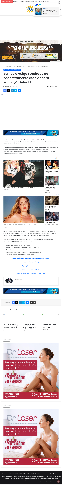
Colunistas (44, 481)
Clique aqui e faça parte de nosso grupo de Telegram (31, 273)
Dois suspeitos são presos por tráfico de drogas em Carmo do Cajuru (49, 326)
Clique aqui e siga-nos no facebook (31, 266)
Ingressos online (52, 481)
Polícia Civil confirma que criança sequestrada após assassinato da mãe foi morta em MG (10, 327)
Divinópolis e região (15, 69)
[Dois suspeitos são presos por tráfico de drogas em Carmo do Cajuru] (50, 318)
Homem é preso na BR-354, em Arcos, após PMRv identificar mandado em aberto (32, 1)
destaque (10, 66)
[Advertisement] (31, 27)
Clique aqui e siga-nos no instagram (31, 262)
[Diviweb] (31, 9)
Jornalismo (7, 86)
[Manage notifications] (58, 481)
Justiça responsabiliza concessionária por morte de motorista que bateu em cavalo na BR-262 (31, 327)
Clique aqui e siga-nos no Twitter (31, 269)
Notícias (39, 481)
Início (5, 66)
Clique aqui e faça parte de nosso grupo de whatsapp (31, 258)
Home (34, 481)
